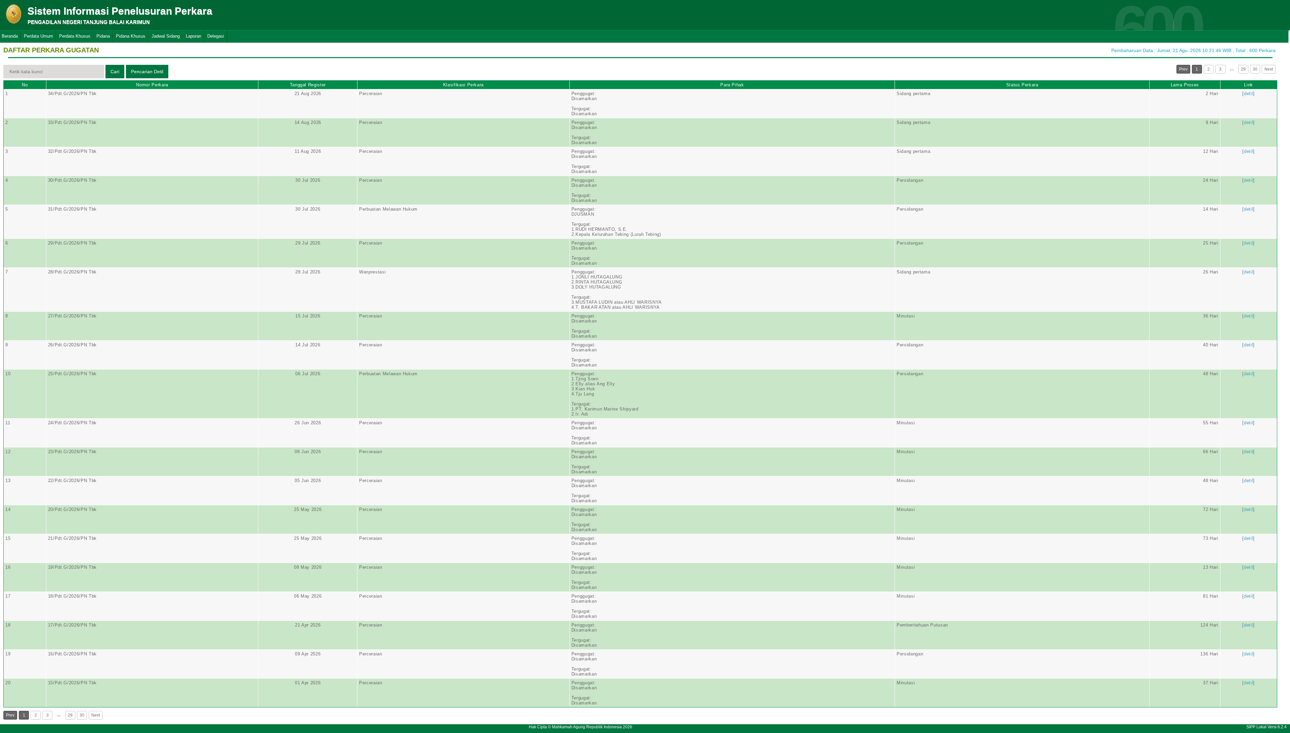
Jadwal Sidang (166, 36)
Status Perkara (1022, 84)
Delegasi (215, 36)
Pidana (103, 36)
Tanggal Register (308, 84)
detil (1248, 93)
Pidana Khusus (130, 36)
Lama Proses (1185, 84)
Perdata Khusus (74, 36)
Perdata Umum (38, 36)
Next (1268, 69)
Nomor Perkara (152, 84)
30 (1255, 69)
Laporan (193, 36)
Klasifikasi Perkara (463, 84)
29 (1243, 69)
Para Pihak (732, 84)
